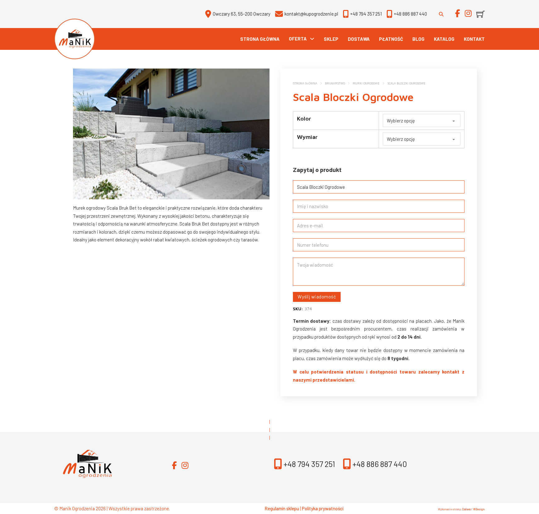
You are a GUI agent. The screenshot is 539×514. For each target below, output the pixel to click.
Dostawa (359, 39)
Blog (418, 39)
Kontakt (474, 39)
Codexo (466, 509)
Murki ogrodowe (366, 83)
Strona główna (259, 39)
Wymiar (307, 137)
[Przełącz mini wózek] (480, 14)
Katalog (444, 39)
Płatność (391, 39)
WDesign (479, 509)
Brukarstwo (335, 83)
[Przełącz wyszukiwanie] (441, 14)
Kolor (304, 118)
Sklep (331, 39)
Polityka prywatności (322, 508)
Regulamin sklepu (282, 508)
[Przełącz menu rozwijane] (312, 38)
